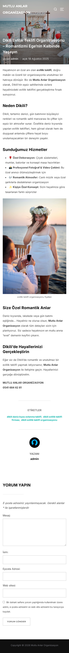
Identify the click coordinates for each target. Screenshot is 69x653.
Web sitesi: (9, 585)
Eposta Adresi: (11, 568)
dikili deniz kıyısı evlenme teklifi (24, 416)
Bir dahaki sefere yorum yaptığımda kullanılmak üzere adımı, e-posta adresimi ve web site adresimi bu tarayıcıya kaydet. (33, 607)
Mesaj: (7, 515)
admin (14, 58)
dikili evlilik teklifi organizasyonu (39, 420)
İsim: (5, 552)
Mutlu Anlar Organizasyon (16, 9)
